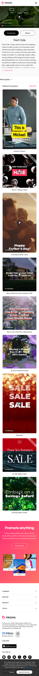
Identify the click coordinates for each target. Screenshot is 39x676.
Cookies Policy (29, 667)
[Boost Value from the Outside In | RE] (19, 274)
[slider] (2, 25)
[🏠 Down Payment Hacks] (19, 352)
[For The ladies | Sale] (19, 455)
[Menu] (36, 3)
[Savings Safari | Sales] (19, 494)
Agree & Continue (24, 672)
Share (27, 33)
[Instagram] (18, 634)
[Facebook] (7, 634)
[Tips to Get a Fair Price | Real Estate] (19, 313)
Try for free (19, 546)
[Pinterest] (30, 657)
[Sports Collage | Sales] (19, 171)
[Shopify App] (19, 646)
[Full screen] (36, 22)
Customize (11, 33)
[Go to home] (7, 3)
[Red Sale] (19, 403)
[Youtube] (14, 657)
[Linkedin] (24, 657)
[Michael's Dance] (19, 119)
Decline (11, 672)
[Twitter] (19, 657)
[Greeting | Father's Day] (19, 223)
